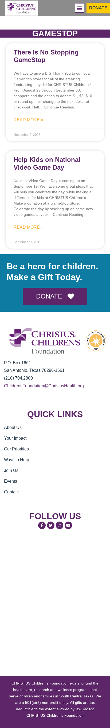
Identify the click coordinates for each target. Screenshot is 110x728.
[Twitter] (50, 525)
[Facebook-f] (42, 525)
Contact (11, 492)
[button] (79, 8)
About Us (13, 427)
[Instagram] (59, 525)
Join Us (11, 470)
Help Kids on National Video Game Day (47, 163)
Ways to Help (16, 459)
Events (10, 481)
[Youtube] (68, 525)
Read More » (28, 120)
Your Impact (15, 438)
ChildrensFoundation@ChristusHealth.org (44, 386)
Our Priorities (16, 449)
